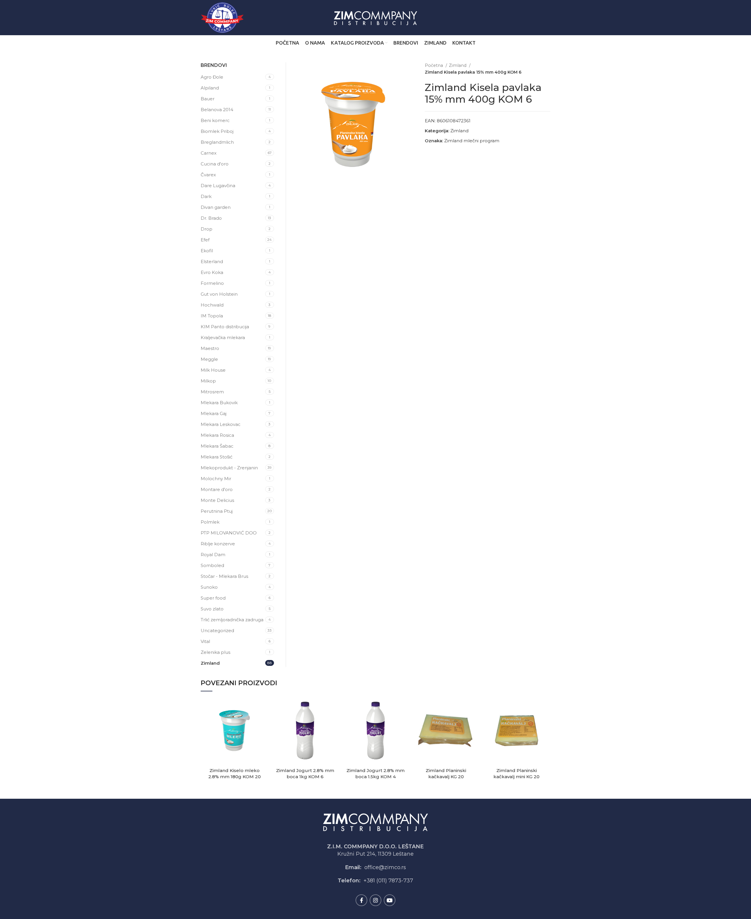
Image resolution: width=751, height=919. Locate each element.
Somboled (212, 565)
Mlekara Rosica (217, 435)
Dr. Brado (211, 218)
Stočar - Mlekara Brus (224, 576)
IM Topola (212, 316)
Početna (434, 65)
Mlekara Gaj (213, 413)
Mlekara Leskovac (221, 424)
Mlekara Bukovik (219, 402)
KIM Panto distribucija (225, 326)
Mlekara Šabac (217, 446)
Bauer (207, 98)
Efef (205, 240)
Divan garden (216, 207)
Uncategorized (217, 630)
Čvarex (208, 174)
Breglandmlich (217, 142)
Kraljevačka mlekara (223, 337)
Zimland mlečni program (471, 140)
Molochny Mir (216, 478)
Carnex (208, 153)
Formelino (212, 283)
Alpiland (210, 88)
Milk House (213, 370)
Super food (213, 598)
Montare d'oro (217, 489)
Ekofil (207, 250)
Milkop (208, 381)
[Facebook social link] (361, 900)
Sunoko (209, 587)
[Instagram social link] (375, 900)
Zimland (458, 65)
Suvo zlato (212, 609)
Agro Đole (212, 77)
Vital (205, 641)
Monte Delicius (217, 500)
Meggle (209, 359)
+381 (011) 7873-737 (388, 880)
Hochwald (212, 305)
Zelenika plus (215, 652)
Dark (206, 196)
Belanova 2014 (217, 109)
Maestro (210, 348)
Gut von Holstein (219, 294)
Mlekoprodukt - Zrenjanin (229, 467)
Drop (206, 229)
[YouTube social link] (389, 900)
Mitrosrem (212, 392)
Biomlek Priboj (217, 131)
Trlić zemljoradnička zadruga (232, 619)
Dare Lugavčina (218, 185)
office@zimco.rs (385, 867)
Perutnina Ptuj (217, 511)
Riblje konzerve (218, 543)
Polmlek (210, 522)
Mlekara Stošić (216, 457)
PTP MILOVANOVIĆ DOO (229, 533)
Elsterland (212, 261)
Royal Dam (213, 554)
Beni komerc (215, 120)
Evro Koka (212, 272)
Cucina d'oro (215, 164)
